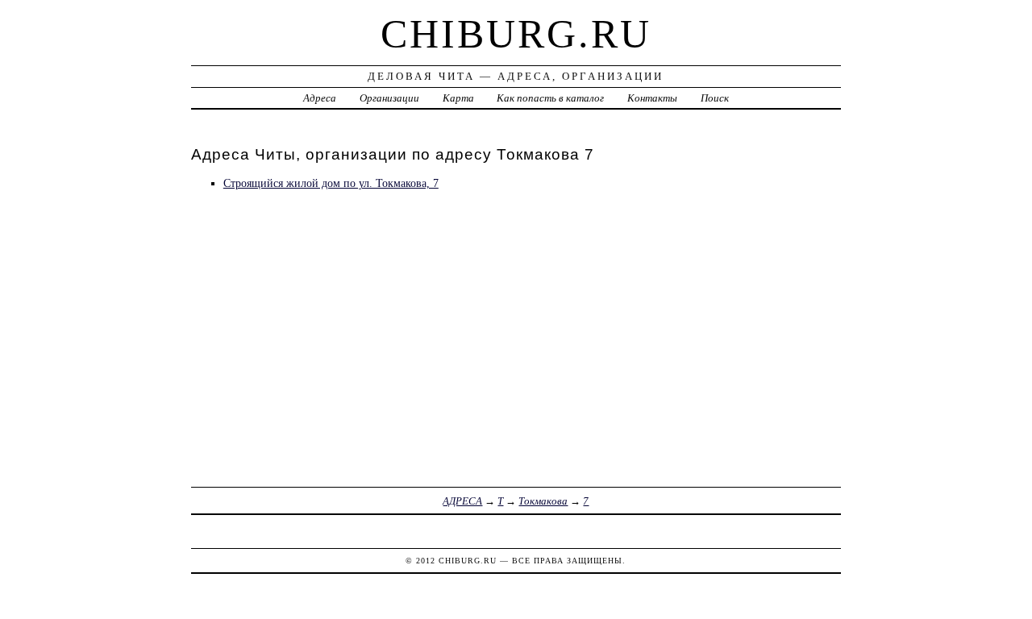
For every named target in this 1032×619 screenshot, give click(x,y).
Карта (458, 98)
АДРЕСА (462, 501)
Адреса (319, 98)
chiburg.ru (516, 33)
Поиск (715, 98)
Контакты (652, 98)
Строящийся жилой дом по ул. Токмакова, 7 (331, 183)
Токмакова (543, 501)
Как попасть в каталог (550, 98)
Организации (389, 98)
